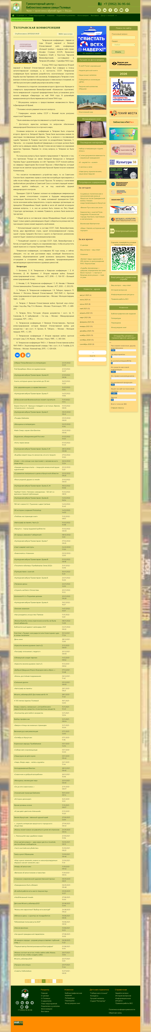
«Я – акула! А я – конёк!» (88, 162)
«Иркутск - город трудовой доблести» (30, 529)
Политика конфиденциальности (122, 1009)
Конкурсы (94, 996)
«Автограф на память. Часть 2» (26, 523)
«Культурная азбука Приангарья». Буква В (31, 559)
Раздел (115, 41)
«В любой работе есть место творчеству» (31, 891)
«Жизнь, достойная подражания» (27, 676)
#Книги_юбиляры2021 (23, 959)
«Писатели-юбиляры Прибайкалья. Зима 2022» (33, 566)
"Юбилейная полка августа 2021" (27, 922)
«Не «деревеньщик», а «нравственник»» (30, 387)
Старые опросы (117, 408)
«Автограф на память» (23, 688)
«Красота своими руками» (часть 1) (28, 664)
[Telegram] (28, 355)
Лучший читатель (97, 998)
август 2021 (84, 295)
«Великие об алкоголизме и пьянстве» (30, 873)
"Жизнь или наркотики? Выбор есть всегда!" (32, 910)
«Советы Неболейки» (23, 971)
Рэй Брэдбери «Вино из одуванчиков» (30, 369)
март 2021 (84, 317)
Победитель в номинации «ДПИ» (89, 81)
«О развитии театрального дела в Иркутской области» (36, 473)
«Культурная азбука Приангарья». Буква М (31, 375)
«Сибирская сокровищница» (26, 750)
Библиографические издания (123, 314)
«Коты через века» (21, 443)
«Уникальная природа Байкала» (27, 793)
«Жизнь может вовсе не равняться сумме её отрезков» (37, 830)
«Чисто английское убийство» (26, 848)
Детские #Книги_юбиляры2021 (27, 903)
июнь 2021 (84, 304)
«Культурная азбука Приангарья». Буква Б (31, 578)
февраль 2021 (85, 322)
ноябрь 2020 (85, 335)
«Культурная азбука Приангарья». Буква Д (31, 498)
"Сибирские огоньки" (98, 993)
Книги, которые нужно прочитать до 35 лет (31, 381)
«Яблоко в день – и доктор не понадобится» (32, 916)
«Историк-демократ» (22, 799)
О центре (19, 15)
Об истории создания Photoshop (27, 510)
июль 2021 (84, 300)
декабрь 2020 (85, 331)
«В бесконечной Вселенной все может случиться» (34, 400)
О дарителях (46, 1001)
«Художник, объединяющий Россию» (29, 437)
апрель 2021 (85, 313)
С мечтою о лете (91, 53)
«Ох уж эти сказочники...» (24, 787)
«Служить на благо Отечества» (26, 590)
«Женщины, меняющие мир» (26, 781)
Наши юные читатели (87, 75)
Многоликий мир (86, 112)
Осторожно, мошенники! (22, 19)
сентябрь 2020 (86, 344)
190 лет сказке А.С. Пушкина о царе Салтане (32, 504)
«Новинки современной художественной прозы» (34, 879)
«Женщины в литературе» (24, 424)
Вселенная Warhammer (90, 224)
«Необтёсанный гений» (23, 897)
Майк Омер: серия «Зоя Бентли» (27, 430)
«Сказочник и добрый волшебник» (28, 774)
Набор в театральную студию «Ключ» (91, 150)
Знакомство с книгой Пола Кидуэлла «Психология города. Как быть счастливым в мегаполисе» (92, 215)
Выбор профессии (22, 719)
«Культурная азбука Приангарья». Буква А (31, 602)
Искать (118, 52)
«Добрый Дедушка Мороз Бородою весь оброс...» (34, 670)
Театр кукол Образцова (23, 854)
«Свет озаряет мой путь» (24, 547)
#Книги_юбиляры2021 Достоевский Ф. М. (31, 694)
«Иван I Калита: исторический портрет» (92, 229)
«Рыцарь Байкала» (21, 418)
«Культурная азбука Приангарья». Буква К (31, 412)
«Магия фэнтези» (21, 928)
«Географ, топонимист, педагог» (27, 651)
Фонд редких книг (119, 327)
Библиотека (123, 122)
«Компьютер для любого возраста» (28, 713)
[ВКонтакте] (17, 355)
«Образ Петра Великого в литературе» (30, 363)
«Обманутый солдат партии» (25, 658)
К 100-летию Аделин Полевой (26, 701)
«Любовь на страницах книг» (26, 516)
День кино (18, 639)
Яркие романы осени (23, 805)
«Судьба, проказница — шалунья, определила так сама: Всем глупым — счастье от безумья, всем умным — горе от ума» (93, 272)
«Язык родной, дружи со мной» (27, 480)
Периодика (116, 323)
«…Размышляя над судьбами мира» (28, 836)
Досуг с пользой (107, 15)
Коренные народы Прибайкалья (27, 744)
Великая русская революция (26, 731)
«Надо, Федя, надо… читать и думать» (29, 762)
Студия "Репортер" (97, 1001)
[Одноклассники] (22, 355)
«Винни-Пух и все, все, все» (91, 207)
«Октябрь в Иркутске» (23, 738)
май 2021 (83, 309)
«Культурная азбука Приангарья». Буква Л (31, 394)
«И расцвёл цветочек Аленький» (27, 811)
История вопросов (119, 290)
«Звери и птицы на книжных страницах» (30, 725)
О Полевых (45, 998)
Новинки (50, 15)
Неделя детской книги (88, 70)
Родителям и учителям (66, 15)
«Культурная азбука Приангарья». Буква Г (31, 541)
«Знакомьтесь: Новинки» (24, 553)
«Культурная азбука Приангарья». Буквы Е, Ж (32, 486)
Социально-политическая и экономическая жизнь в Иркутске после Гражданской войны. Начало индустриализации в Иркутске (92, 198)
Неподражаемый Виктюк (24, 768)
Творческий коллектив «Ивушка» (88, 88)
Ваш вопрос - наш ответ (90, 250)
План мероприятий (37, 15)
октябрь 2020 (85, 340)
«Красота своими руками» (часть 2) (28, 645)
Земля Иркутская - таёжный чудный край (31, 817)
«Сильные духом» (21, 682)
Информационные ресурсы (122, 294)
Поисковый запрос (120, 34)
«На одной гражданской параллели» (29, 934)
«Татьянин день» (20, 584)
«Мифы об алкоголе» (22, 867)
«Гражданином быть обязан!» (26, 885)
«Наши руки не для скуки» (25, 756)
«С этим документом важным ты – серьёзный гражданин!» (92, 156)
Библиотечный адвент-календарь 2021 (30, 627)
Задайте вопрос (122, 993)
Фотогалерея (83, 15)
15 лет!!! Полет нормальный (90, 66)
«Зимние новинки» (21, 609)
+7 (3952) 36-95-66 (117, 4)
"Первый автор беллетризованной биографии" (33, 946)
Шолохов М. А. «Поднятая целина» (28, 596)
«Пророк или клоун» (22, 965)
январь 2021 (85, 326)
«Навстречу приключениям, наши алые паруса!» (90, 173)
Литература (116, 318)
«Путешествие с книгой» (24, 572)
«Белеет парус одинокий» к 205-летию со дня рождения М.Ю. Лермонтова (92, 261)
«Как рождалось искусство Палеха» (28, 615)
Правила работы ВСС (120, 299)
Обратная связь (115, 1013)
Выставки (95, 15)
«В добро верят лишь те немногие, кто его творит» (35, 455)
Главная (13, 15)
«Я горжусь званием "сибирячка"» (28, 535)
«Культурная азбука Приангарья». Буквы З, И (32, 449)
